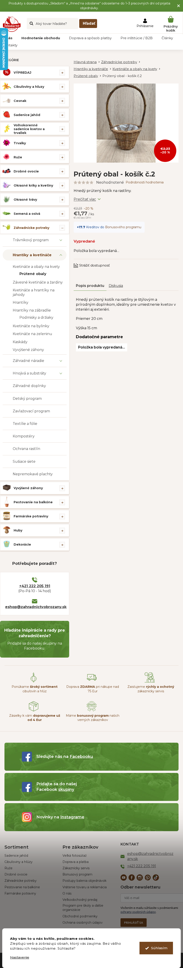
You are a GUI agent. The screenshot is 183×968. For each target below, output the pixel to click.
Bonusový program (77, 874)
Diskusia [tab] (116, 286)
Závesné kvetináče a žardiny (38, 282)
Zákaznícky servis (75, 868)
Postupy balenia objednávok (84, 881)
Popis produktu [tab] (90, 286)
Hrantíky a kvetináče (32, 255)
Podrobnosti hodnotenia (145, 182)
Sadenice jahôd (27, 115)
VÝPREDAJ (22, 73)
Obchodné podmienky (80, 916)
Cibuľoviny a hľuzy (29, 87)
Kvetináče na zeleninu (32, 334)
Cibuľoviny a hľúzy (18, 862)
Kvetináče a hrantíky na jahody (33, 292)
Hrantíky (20, 302)
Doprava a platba (75, 862)
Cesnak (20, 101)
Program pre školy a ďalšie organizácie (82, 907)
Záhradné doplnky (29, 386)
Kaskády (20, 342)
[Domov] (87, 62)
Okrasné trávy (25, 200)
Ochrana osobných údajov (82, 923)
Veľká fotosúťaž (74, 856)
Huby (18, 530)
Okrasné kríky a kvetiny (33, 185)
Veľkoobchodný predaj (79, 900)
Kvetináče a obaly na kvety (36, 267)
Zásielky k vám (34, 718)
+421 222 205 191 (34, 586)
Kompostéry (24, 436)
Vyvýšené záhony (28, 350)
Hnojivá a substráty (29, 373)
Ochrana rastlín (26, 449)
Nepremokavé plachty (33, 474)
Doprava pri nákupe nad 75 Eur (92, 689)
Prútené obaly (32, 274)
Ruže (18, 157)
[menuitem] (40, 38)
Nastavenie (19, 957)
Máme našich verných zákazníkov (92, 718)
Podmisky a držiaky (36, 317)
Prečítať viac (85, 199)
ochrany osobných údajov (138, 912)
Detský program (27, 398)
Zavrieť (103, 261)
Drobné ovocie (26, 171)
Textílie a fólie (25, 424)
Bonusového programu (123, 227)
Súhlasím (159, 948)
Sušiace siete (24, 461)
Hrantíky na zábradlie (32, 310)
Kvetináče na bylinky (31, 326)
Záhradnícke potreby (31, 228)
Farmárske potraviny (31, 516)
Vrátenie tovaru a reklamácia (84, 887)
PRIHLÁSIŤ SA (133, 923)
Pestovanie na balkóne (33, 502)
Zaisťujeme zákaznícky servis (150, 689)
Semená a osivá (27, 214)
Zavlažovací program (31, 411)
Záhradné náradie (28, 361)
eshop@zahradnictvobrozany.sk (34, 607)
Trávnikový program (31, 240)
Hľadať (89, 23)
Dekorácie (22, 544)
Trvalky (20, 143)
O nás (66, 893)
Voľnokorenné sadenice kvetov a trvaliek (29, 129)
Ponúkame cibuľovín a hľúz (35, 689)
